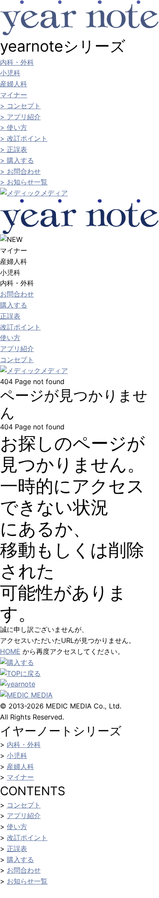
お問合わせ (17, 294)
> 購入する (17, 160)
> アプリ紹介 (20, 117)
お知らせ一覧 (27, 881)
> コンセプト (20, 106)
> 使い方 (13, 127)
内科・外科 (17, 62)
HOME (10, 651)
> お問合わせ (20, 171)
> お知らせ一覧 (23, 182)
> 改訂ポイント (23, 138)
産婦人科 (13, 84)
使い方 (10, 337)
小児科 (10, 73)
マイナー (13, 95)
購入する (13, 305)
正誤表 (10, 316)
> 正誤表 (13, 149)
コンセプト (17, 359)
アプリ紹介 (17, 348)
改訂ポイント (20, 327)
